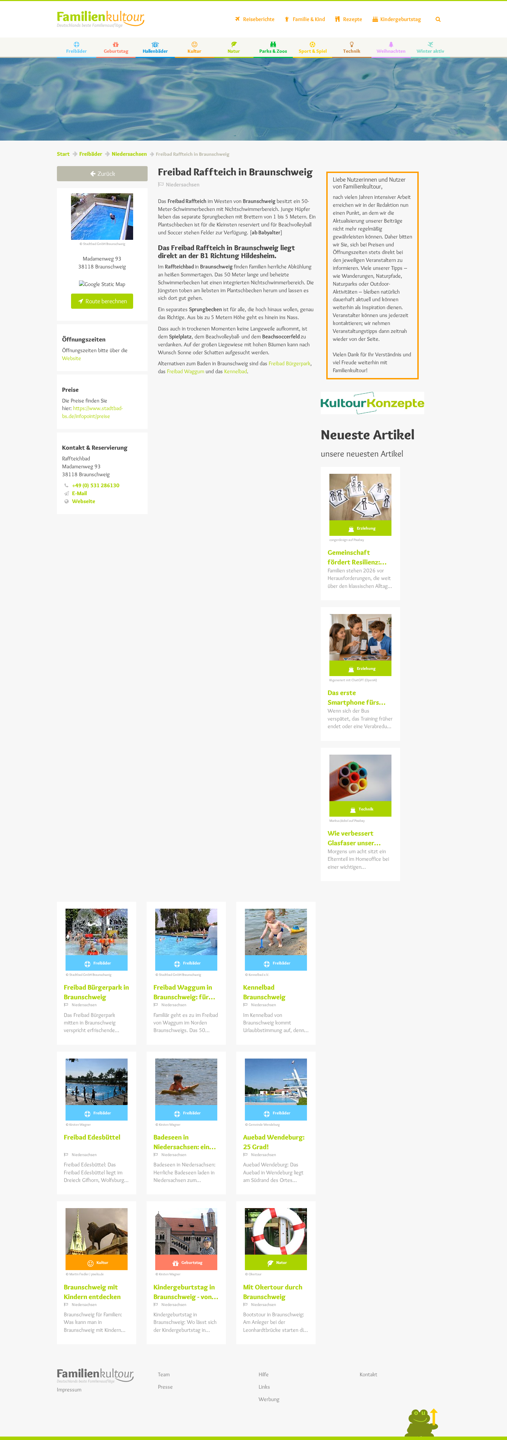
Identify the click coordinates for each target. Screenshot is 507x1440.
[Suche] (438, 19)
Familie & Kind (308, 19)
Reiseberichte (258, 19)
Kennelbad (235, 371)
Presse (165, 1386)
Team (164, 1374)
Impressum (69, 1389)
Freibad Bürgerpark (289, 363)
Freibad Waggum (185, 371)
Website (71, 358)
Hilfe (264, 1374)
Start (63, 154)
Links (264, 1386)
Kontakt (368, 1374)
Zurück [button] (105, 173)
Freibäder (90, 154)
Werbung (269, 1399)
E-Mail (79, 493)
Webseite (83, 501)
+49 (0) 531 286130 (95, 485)
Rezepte (352, 19)
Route (105, 301)
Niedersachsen (129, 154)
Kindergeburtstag (400, 19)
